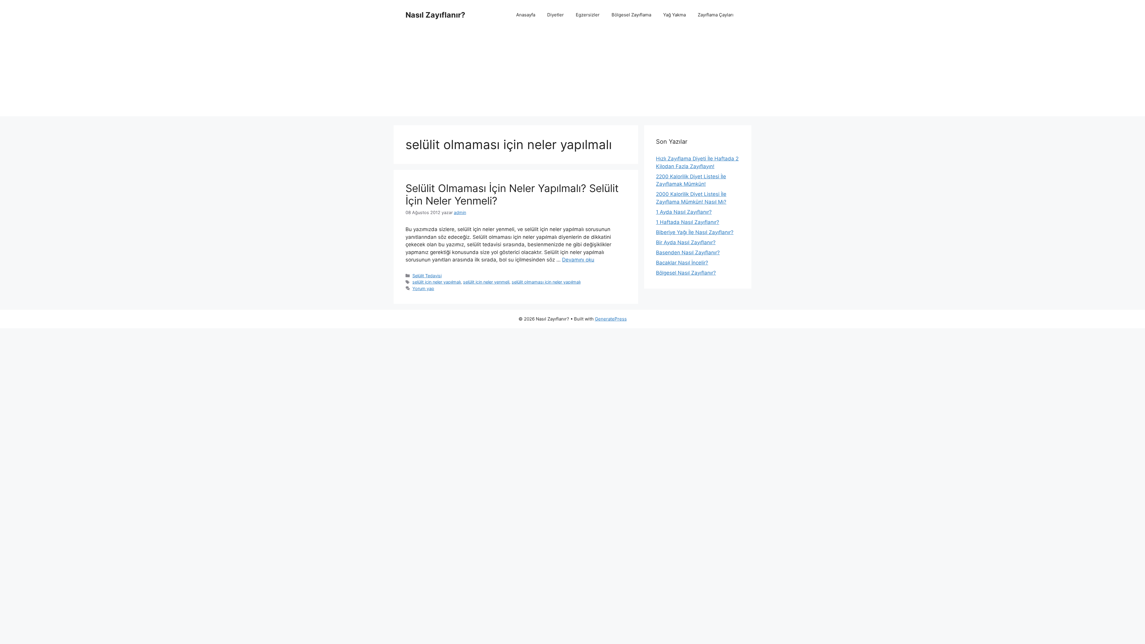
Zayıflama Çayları (716, 15)
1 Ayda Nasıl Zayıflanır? (684, 212)
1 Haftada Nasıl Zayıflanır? (687, 222)
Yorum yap (423, 288)
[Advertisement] (572, 74)
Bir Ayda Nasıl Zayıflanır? (686, 242)
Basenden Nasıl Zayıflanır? (688, 253)
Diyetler (555, 15)
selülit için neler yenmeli (486, 281)
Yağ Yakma (674, 15)
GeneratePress (611, 319)
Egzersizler (588, 15)
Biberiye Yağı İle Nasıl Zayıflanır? (695, 232)
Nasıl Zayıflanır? (435, 14)
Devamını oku (578, 260)
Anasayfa (525, 15)
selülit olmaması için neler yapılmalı (546, 281)
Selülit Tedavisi (427, 275)
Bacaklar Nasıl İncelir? (682, 263)
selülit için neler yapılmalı (436, 281)
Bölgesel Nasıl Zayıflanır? (686, 273)
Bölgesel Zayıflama (631, 15)
